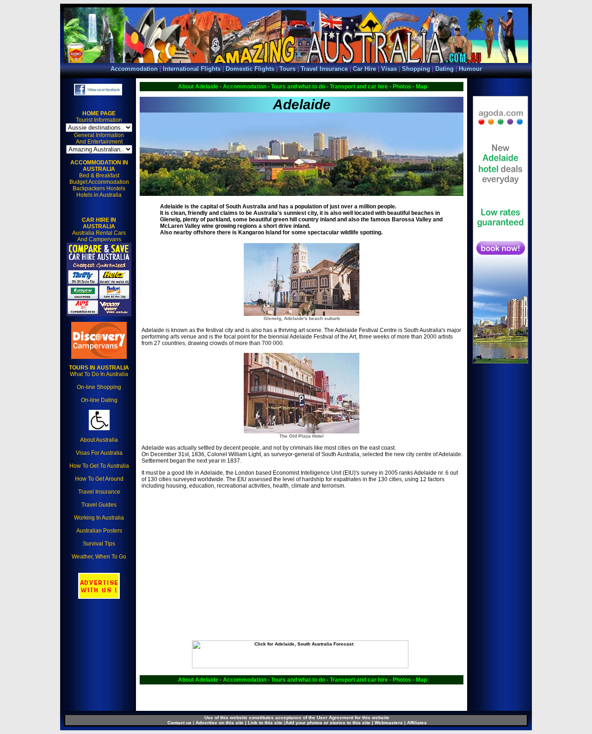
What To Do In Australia (99, 370)
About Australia (99, 440)
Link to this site (265, 722)
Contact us (179, 722)
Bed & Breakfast (99, 175)
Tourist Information (99, 120)
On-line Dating (99, 400)
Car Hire (364, 68)
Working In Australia (99, 517)
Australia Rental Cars (99, 226)
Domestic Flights (250, 68)
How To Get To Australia (99, 466)
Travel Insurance (324, 68)
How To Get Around (99, 479)
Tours (288, 68)
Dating (444, 68)
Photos (402, 86)
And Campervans (99, 239)
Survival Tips (99, 543)
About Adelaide (198, 86)
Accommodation (134, 68)
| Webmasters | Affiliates (399, 722)
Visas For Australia (99, 453)
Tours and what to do (298, 86)
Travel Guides (99, 505)
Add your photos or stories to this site (327, 722)
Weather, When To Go (99, 556)
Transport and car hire (359, 86)
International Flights (192, 68)
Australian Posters (99, 530)
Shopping (416, 68)
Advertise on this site (220, 722)
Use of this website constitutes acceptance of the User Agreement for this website (296, 717)
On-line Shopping (99, 387)
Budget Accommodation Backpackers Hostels (99, 185)
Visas (389, 68)
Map (421, 86)
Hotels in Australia (99, 195)
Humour (470, 68)
